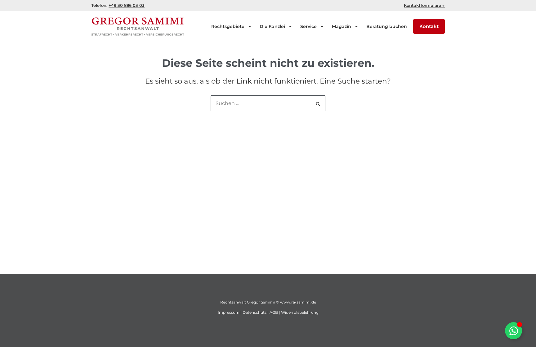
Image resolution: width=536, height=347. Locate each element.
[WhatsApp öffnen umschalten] (513, 330)
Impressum (228, 312)
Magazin (341, 26)
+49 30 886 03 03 (127, 5)
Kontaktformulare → (424, 5)
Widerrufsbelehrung (300, 312)
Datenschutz (254, 312)
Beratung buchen (386, 26)
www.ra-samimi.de (298, 302)
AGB (274, 312)
